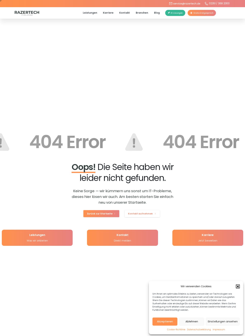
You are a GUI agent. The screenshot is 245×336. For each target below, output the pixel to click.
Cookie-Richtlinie (176, 329)
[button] (238, 286)
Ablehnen (191, 321)
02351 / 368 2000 (219, 3)
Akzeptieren (165, 321)
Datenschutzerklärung (199, 329)
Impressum (219, 329)
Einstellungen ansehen (223, 321)
